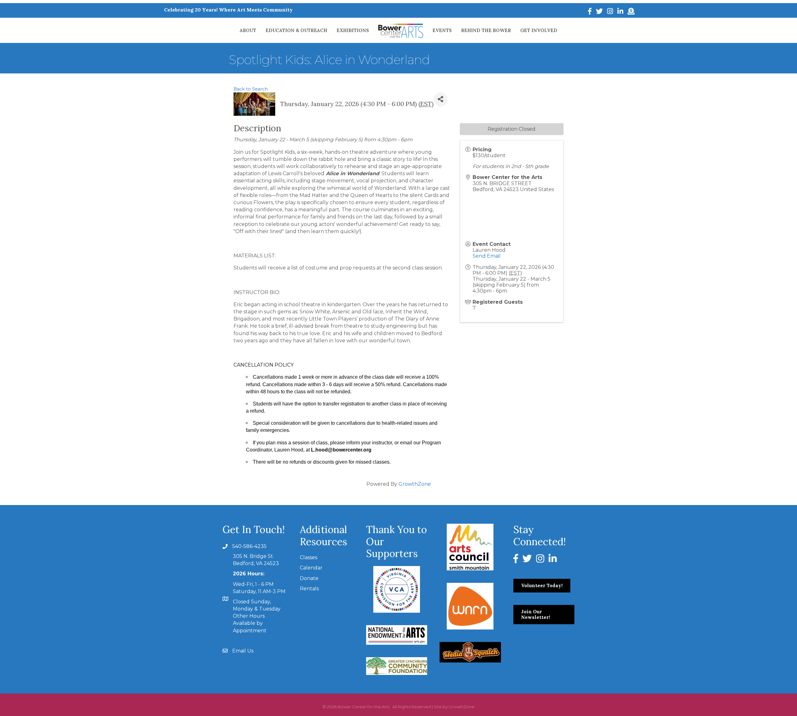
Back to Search (250, 89)
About (248, 30)
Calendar (311, 568)
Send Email (487, 256)
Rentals (309, 589)
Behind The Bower (486, 30)
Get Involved (538, 30)
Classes (308, 557)
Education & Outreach (296, 30)
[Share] (441, 99)
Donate (309, 578)
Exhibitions (353, 30)
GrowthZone (414, 484)
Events (442, 30)
